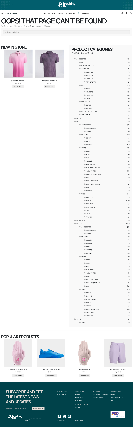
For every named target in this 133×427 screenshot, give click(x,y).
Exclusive (79, 118)
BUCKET (89, 88)
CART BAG (89, 72)
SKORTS (89, 253)
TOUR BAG (89, 79)
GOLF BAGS (85, 69)
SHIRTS (88, 210)
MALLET (89, 108)
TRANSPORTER (91, 82)
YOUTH (78, 319)
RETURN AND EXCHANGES (100, 394)
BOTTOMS (84, 134)
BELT (83, 62)
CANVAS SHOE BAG (87, 65)
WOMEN (60, 13)
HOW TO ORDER (61, 394)
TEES (88, 214)
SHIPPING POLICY (98, 397)
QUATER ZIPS (90, 207)
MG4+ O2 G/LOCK (92, 181)
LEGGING (89, 243)
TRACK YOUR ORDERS (117, 397)
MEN (53, 13)
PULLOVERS (90, 204)
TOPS (83, 194)
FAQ (112, 401)
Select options (18, 87)
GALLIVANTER (91, 171)
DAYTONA (89, 75)
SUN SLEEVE (85, 115)
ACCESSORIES (70, 13)
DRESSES (89, 293)
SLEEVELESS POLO (92, 309)
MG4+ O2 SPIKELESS (93, 184)
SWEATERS (90, 312)
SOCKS (88, 131)
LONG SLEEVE (91, 299)
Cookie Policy (61, 420)
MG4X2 (88, 187)
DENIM (88, 138)
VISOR (88, 98)
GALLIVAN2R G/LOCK (93, 167)
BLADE (88, 105)
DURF (88, 151)
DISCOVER (85, 13)
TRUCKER (89, 95)
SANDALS (89, 190)
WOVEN (89, 217)
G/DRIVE (89, 161)
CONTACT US (114, 394)
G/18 (87, 158)
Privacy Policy (79, 420)
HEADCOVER (85, 102)
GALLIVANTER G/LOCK (93, 174)
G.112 (88, 154)
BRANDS (47, 13)
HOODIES (89, 197)
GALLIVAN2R (90, 164)
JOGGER (89, 240)
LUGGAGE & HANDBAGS (89, 112)
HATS (83, 85)
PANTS (88, 141)
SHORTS (89, 144)
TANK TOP (89, 316)
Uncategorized (81, 220)
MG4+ (88, 177)
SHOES (83, 148)
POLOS (88, 200)
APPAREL (77, 394)
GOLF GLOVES (91, 128)
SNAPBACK (90, 92)
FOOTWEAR (78, 401)
